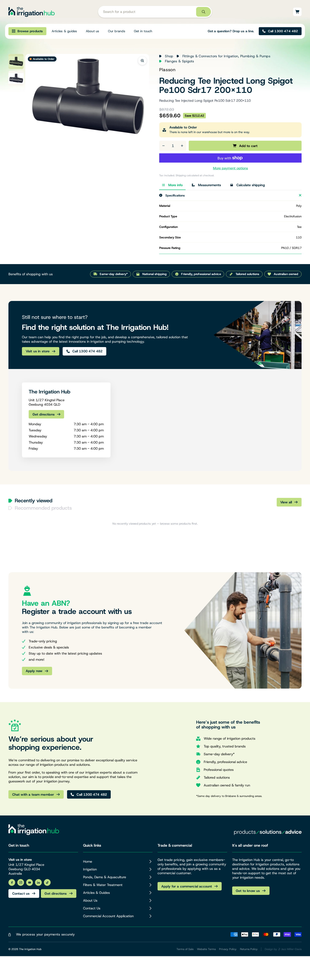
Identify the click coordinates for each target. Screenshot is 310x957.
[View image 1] (16, 61)
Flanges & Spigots (179, 61)
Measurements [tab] (209, 185)
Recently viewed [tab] (33, 500)
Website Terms (206, 949)
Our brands (116, 31)
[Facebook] (11, 882)
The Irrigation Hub (30, 949)
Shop (169, 56)
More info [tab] (175, 185)
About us (92, 31)
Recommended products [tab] (43, 508)
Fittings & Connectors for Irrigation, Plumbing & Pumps (226, 56)
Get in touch (143, 31)
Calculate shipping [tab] (250, 185)
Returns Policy (249, 949)
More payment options (230, 168)
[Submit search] (203, 12)
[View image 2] (16, 78)
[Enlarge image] (142, 60)
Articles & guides (64, 31)
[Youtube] (29, 882)
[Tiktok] (47, 882)
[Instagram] (20, 882)
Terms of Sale (185, 949)
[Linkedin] (38, 882)
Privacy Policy (228, 949)
